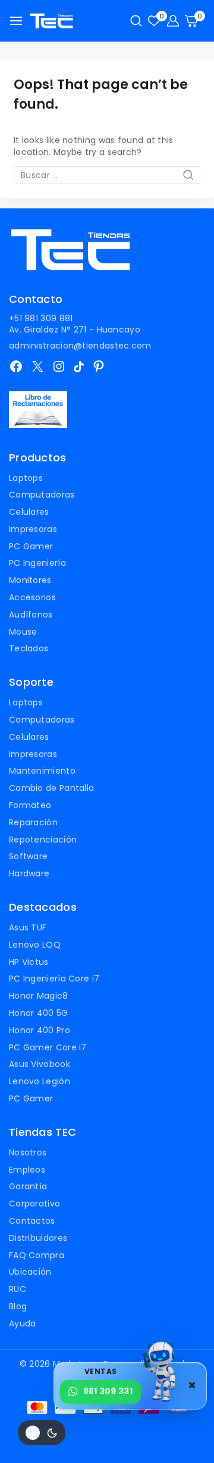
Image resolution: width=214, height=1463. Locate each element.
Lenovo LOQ (35, 945)
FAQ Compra (36, 1255)
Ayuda (22, 1323)
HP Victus (29, 962)
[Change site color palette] (41, 1432)
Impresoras (33, 529)
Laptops (26, 478)
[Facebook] (16, 366)
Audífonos (31, 614)
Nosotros (27, 1152)
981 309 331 (108, 1391)
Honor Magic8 (38, 996)
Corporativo (34, 1203)
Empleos (27, 1170)
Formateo (30, 805)
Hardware (29, 873)
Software (28, 856)
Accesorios (32, 597)
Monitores (30, 580)
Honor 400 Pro (39, 1030)
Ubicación (30, 1272)
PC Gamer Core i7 (48, 1047)
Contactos (32, 1221)
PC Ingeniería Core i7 (54, 978)
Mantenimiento (42, 771)
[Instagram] (59, 366)
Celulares (29, 512)
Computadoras (42, 495)
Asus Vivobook (39, 1064)
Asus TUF (27, 927)
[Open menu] (16, 21)
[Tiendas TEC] (51, 21)
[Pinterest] (99, 366)
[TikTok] (78, 366)
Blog (18, 1306)
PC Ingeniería (37, 563)
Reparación (33, 822)
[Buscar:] (107, 175)
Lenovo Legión (39, 1081)
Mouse (23, 632)
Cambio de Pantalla (51, 788)
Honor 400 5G (38, 1013)
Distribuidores (38, 1238)
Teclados (28, 648)
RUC (17, 1289)
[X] (37, 366)
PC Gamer (31, 546)
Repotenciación (43, 840)
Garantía (28, 1186)
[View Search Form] (136, 21)
